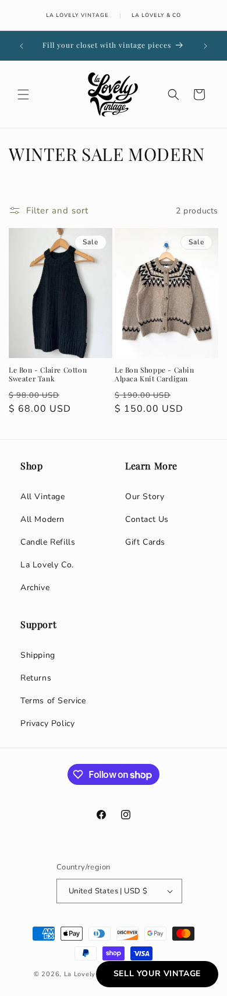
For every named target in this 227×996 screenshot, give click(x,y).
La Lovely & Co (156, 15)
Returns (35, 677)
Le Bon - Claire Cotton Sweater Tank (48, 375)
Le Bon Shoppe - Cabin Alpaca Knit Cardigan (154, 375)
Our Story (144, 496)
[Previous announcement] (21, 46)
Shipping (37, 655)
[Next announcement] (205, 46)
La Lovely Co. (47, 564)
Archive (34, 587)
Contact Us (147, 519)
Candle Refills (47, 542)
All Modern (42, 519)
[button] (23, 94)
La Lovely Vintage (77, 15)
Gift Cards (145, 542)
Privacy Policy (47, 723)
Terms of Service (53, 700)
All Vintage (42, 496)
